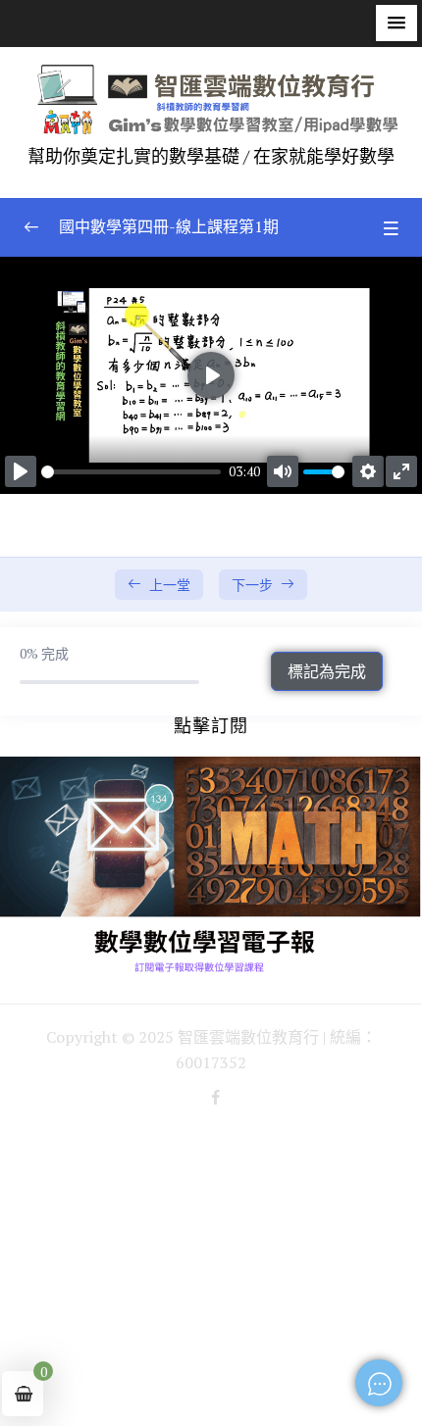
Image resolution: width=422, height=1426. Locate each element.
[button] (396, 23)
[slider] (131, 472)
